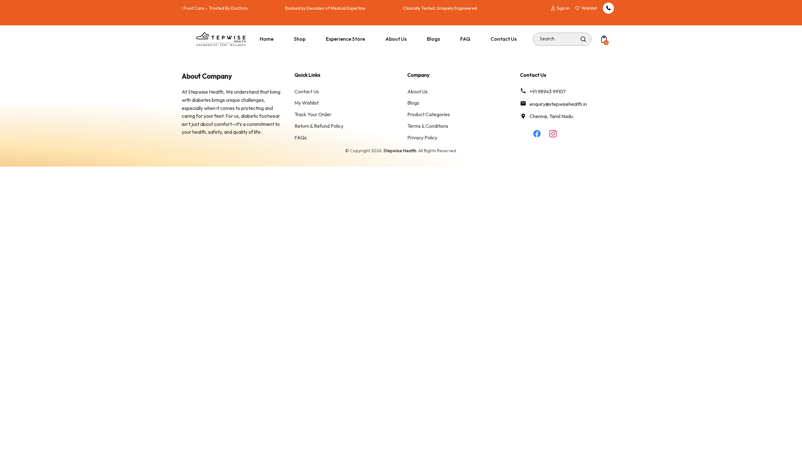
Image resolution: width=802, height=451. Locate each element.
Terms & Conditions (427, 126)
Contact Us (306, 91)
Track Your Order (312, 114)
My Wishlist (306, 103)
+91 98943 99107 (547, 91)
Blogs (413, 103)
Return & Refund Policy (318, 126)
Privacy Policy (422, 137)
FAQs (300, 137)
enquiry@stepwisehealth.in (558, 104)
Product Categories (428, 114)
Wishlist (589, 8)
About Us (417, 91)
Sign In (563, 8)
